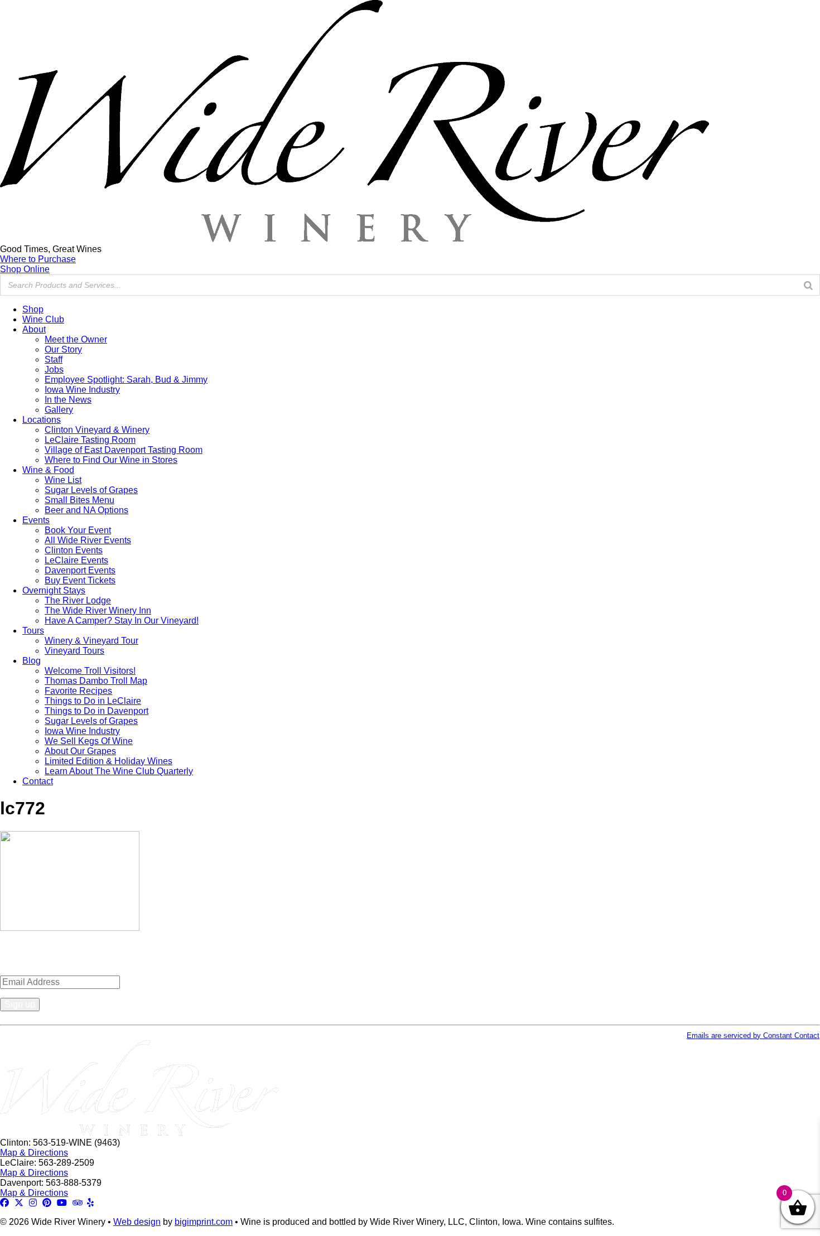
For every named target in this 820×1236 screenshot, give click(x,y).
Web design (137, 1222)
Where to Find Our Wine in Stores (111, 460)
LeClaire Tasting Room (90, 440)
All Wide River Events (88, 540)
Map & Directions (34, 1152)
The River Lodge (78, 600)
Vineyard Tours (74, 650)
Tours (33, 630)
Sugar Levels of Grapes (91, 490)
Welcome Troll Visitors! (90, 670)
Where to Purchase (38, 259)
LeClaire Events (76, 560)
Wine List (63, 480)
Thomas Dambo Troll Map (96, 680)
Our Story (63, 349)
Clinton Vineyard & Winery (97, 429)
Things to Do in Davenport (96, 711)
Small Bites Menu (79, 500)
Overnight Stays (53, 590)
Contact (37, 781)
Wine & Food (48, 470)
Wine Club (43, 319)
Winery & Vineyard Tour (91, 640)
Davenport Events (80, 570)
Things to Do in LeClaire (93, 701)
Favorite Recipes (78, 691)
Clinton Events (74, 550)
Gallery (59, 409)
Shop (33, 309)
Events (36, 520)
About (34, 329)
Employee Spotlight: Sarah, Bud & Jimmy (126, 379)
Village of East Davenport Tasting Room (123, 450)
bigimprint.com (204, 1222)
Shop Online (25, 269)
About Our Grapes (80, 751)
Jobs (54, 369)
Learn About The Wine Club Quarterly (119, 771)
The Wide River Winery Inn (98, 610)
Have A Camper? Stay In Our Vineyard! (122, 620)
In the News (68, 399)
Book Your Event (78, 530)
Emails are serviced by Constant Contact (753, 1035)
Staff (53, 359)
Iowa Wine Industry (82, 389)
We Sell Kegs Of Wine (89, 741)
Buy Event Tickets (80, 580)
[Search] (808, 285)
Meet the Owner (76, 339)
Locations (41, 419)
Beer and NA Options (86, 510)
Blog (31, 660)
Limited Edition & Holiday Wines (108, 761)
